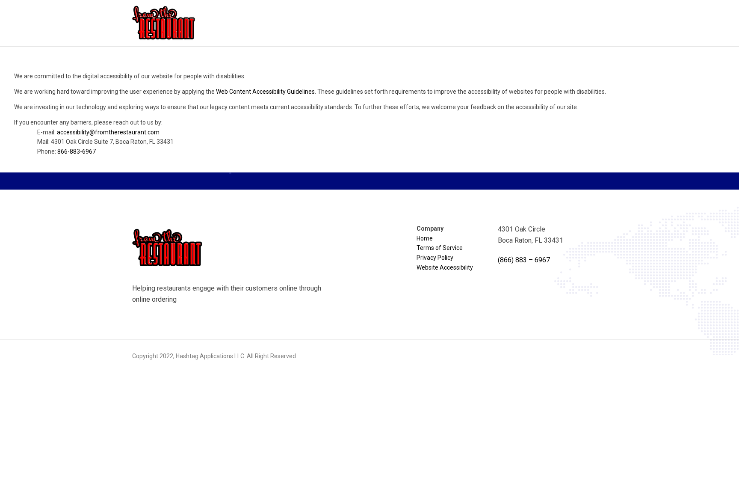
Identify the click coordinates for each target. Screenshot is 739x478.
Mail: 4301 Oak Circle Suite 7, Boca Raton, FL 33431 (105, 141)
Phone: (66, 151)
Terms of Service (440, 247)
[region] (369, 117)
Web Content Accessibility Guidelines (265, 91)
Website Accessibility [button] (445, 267)
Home (425, 238)
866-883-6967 (76, 151)
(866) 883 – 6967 (524, 260)
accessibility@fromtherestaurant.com (108, 132)
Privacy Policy (435, 257)
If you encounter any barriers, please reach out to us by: (93, 137)
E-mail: (98, 132)
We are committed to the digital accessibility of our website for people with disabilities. (129, 76)
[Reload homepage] (164, 23)
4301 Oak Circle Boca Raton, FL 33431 (530, 234)
